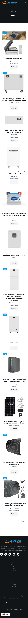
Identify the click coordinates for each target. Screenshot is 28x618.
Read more (14, 428)
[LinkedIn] (5, 554)
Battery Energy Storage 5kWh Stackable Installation (14, 131)
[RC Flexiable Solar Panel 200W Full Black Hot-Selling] (14, 446)
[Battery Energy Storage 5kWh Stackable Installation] (14, 120)
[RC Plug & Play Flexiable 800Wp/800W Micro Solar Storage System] (14, 488)
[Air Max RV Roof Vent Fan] (14, 43)
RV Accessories (14, 63)
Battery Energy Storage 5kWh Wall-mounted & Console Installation (14, 173)
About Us (14, 563)
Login (14, 568)
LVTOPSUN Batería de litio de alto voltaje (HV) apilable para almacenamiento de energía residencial (14, 297)
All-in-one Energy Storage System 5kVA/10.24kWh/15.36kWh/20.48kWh (14, 99)
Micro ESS (14, 220)
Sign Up (14, 570)
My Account (14, 579)
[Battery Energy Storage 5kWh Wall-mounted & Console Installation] (14, 156)
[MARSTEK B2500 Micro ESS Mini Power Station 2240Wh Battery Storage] (14, 364)
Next (22, 521)
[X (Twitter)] (14, 554)
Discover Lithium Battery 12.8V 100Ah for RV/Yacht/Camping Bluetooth (14, 214)
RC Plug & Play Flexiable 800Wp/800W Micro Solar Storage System (14, 505)
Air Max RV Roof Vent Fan (14, 58)
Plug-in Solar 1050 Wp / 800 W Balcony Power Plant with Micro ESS (14, 422)
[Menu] (25, 2)
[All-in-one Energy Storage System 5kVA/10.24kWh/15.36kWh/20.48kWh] (14, 83)
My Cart (14, 586)
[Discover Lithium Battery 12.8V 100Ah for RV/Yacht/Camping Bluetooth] (14, 198)
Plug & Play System (14, 425)
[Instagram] (18, 554)
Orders (14, 584)
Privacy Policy (14, 582)
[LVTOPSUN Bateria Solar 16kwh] (14, 324)
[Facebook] (1, 554)
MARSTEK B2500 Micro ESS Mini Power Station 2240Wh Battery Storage (14, 380)
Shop (14, 566)
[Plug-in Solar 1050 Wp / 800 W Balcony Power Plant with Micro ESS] (14, 406)
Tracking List (14, 581)
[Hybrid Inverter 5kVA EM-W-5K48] (14, 240)
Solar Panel (14, 469)
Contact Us (14, 565)
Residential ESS (14, 105)
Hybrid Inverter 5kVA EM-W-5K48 (14, 255)
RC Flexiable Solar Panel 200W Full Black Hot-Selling (14, 463)
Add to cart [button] (14, 66)
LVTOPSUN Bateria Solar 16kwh (14, 340)
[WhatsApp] (9, 554)
